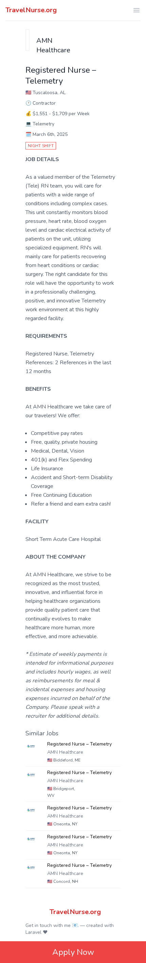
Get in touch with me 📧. (52, 925)
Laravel (33, 932)
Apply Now (73, 952)
